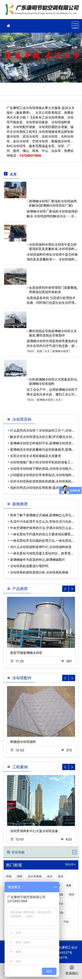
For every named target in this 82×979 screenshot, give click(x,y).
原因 (39, 351)
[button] (72, 589)
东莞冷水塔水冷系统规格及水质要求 (35, 456)
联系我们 (72, 973)
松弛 (60, 912)
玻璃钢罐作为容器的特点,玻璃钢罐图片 (37, 559)
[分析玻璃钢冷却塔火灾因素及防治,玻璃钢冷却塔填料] (15, 368)
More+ (70, 864)
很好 (71, 894)
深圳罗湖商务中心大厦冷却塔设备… (35, 831)
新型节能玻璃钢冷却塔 (26, 653)
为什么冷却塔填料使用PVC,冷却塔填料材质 (41, 547)
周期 (8, 876)
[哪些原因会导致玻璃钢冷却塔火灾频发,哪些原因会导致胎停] (15, 319)
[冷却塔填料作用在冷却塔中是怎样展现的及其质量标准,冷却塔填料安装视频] (15, 233)
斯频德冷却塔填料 (23, 742)
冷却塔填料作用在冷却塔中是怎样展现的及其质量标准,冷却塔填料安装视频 (53, 248)
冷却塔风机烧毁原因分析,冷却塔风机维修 (39, 572)
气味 (66, 921)
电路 (60, 894)
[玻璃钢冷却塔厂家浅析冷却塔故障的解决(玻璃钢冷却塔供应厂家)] (15, 189)
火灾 (47, 351)
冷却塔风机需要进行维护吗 (29, 566)
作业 (60, 903)
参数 (69, 885)
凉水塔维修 (34, 876)
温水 (49, 876)
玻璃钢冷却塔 (60, 351)
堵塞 (19, 876)
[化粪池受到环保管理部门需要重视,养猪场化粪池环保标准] (15, 276)
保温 (60, 876)
